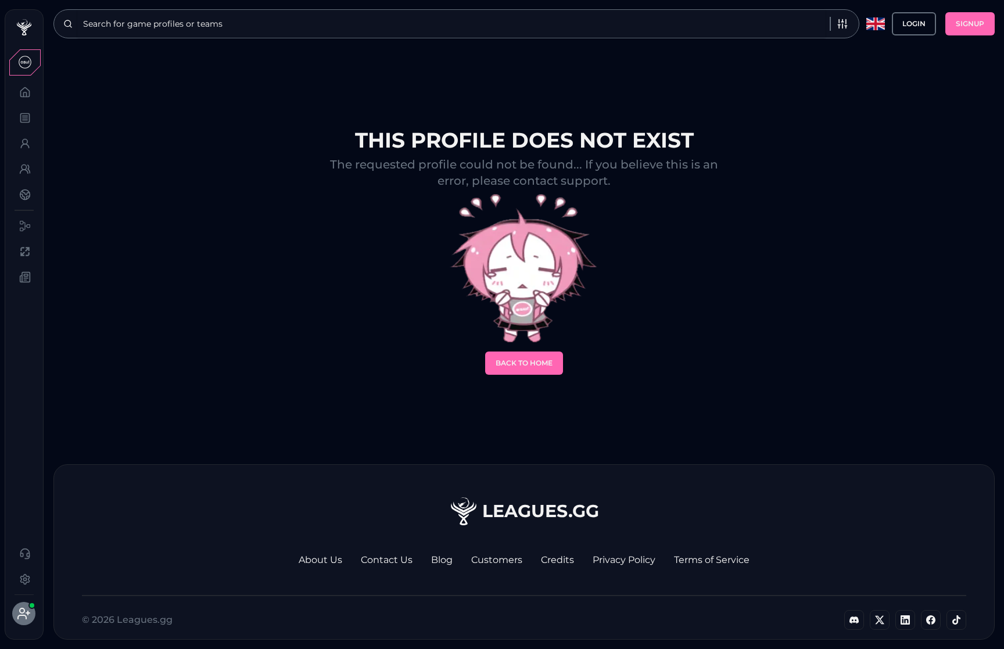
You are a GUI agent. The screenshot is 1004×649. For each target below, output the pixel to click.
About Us (320, 559)
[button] (24, 62)
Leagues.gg (540, 511)
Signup (970, 23)
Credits (557, 559)
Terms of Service (712, 559)
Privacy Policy (624, 559)
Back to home (524, 362)
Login (914, 23)
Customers (496, 559)
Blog (442, 559)
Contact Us (387, 559)
